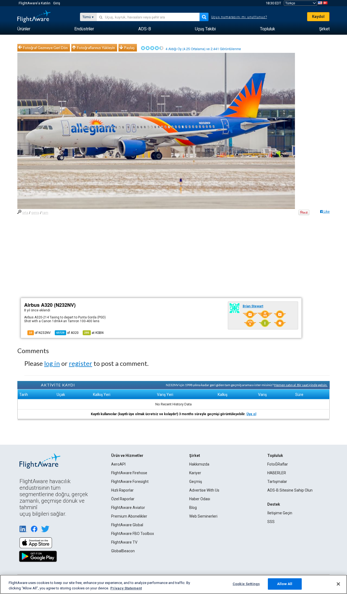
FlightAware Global (127, 525)
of (67, 333)
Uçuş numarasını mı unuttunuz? (239, 17)
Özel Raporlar (122, 499)
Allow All (284, 584)
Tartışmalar (277, 481)
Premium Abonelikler (129, 516)
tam (45, 213)
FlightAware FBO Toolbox (132, 533)
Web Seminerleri (203, 516)
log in (52, 363)
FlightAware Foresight (130, 481)
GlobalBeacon (123, 551)
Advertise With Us (204, 490)
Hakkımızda (199, 464)
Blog (193, 507)
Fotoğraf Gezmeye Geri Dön (45, 48)
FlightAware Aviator (128, 507)
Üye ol (251, 414)
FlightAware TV (124, 542)
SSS (271, 521)
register (80, 363)
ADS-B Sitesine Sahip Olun (290, 490)
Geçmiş (195, 481)
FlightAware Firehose (129, 473)
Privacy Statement (126, 588)
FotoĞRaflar (277, 464)
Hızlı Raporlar (122, 490)
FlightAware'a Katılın (34, 3)
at (94, 333)
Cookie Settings (246, 584)
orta (25, 213)
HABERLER (276, 473)
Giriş (56, 3)
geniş (35, 213)
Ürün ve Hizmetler (127, 455)
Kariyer (195, 473)
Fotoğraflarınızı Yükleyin (96, 48)
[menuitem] (24, 29)
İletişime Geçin (279, 513)
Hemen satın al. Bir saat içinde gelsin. (300, 385)
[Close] (338, 584)
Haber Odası (199, 499)
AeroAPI (118, 464)
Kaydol (318, 16)
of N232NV (40, 333)
